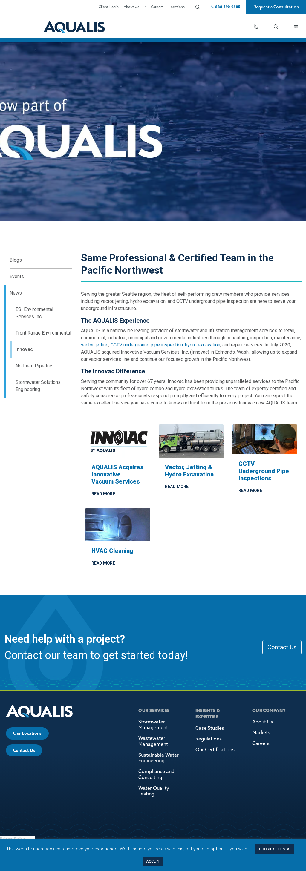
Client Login (109, 6)
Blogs (16, 260)
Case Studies (209, 728)
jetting (102, 345)
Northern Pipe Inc (34, 366)
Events (17, 276)
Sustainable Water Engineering (158, 757)
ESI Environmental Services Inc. (34, 312)
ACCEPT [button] (153, 861)
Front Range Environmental (43, 333)
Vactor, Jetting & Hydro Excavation (189, 471)
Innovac (24, 349)
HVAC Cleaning (112, 550)
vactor (87, 345)
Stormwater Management (153, 724)
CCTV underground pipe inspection (147, 345)
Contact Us (281, 647)
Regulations (208, 739)
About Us (131, 6)
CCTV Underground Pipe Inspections (263, 471)
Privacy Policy (12, 838)
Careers (157, 6)
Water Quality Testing (153, 791)
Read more (103, 493)
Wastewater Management (153, 741)
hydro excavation (202, 345)
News (16, 293)
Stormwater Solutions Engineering (38, 385)
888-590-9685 (227, 6)
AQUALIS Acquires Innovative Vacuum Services (117, 474)
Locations (177, 6)
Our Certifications (215, 749)
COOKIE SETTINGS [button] (274, 849)
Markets (261, 732)
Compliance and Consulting (156, 774)
